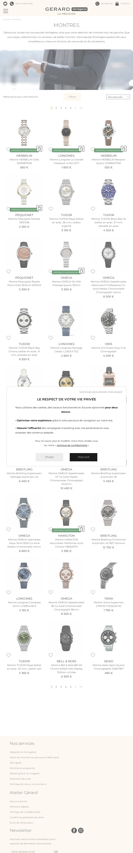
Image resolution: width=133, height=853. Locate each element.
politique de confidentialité (72, 445)
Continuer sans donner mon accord (100, 391)
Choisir (49, 457)
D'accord (83, 457)
